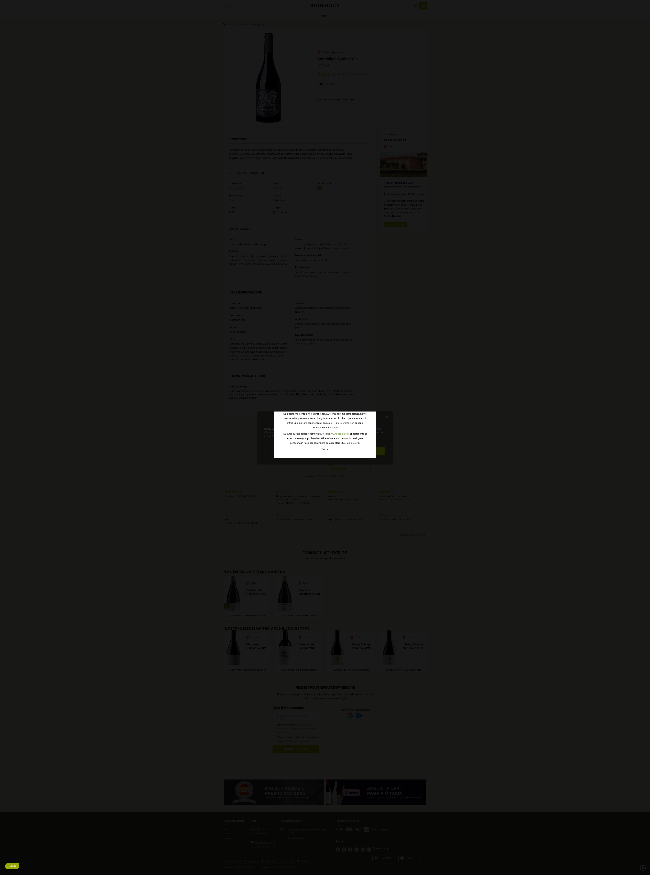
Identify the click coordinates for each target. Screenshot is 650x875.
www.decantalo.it (340, 433)
